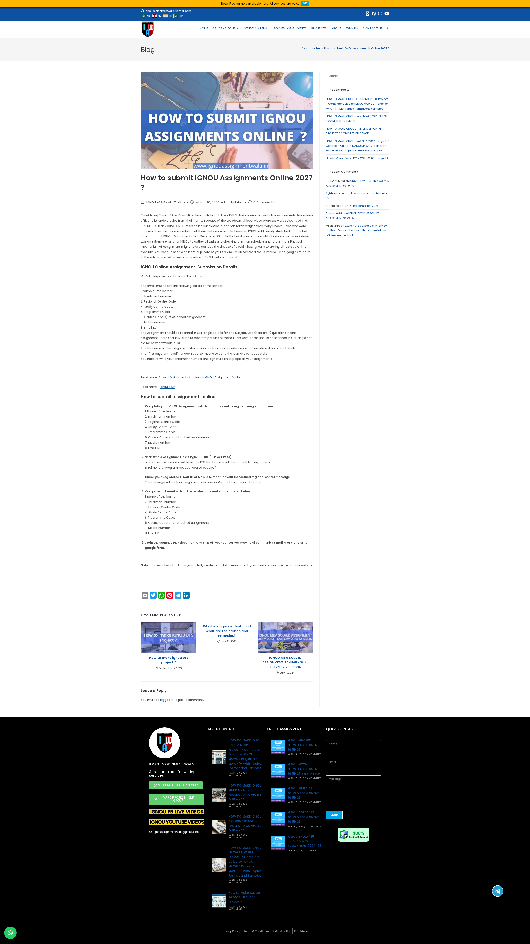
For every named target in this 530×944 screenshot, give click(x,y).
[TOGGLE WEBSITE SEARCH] (388, 28)
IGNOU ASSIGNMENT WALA (165, 202)
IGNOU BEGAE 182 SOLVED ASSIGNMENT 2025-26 (303, 817)
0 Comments (263, 202)
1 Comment (311, 850)
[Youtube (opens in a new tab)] (386, 14)
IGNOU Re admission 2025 (361, 206)
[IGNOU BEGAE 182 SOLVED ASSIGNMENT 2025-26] (278, 819)
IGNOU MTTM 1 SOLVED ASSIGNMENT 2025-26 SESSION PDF (303, 769)
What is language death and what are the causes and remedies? (227, 631)
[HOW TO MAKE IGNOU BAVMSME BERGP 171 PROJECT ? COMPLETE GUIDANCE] (219, 827)
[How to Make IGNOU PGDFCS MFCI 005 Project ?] (219, 901)
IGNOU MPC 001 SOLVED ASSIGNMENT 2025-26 (303, 745)
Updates (236, 202)
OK (305, 3)
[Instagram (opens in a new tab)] (380, 14)
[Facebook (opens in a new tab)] (373, 14)
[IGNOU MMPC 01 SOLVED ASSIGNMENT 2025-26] (278, 795)
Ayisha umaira (335, 193)
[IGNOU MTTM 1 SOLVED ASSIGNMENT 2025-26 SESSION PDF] (278, 771)
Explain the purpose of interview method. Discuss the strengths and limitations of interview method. (357, 230)
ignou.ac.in (167, 387)
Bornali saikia (335, 213)
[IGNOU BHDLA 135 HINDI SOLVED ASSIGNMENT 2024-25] (278, 843)
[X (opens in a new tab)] (367, 14)
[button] (10, 933)
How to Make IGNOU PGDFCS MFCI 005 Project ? (357, 158)
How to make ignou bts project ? (168, 660)
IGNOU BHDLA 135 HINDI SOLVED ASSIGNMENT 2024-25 (304, 841)
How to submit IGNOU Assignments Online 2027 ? (356, 48)
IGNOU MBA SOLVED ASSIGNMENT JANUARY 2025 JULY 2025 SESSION (285, 662)
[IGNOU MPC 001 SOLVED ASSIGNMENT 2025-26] (278, 747)
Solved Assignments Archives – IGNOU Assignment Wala (199, 377)
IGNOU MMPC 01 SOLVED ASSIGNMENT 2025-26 (303, 793)
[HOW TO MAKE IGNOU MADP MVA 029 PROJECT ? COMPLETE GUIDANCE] (219, 795)
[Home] (303, 48)
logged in (166, 700)
